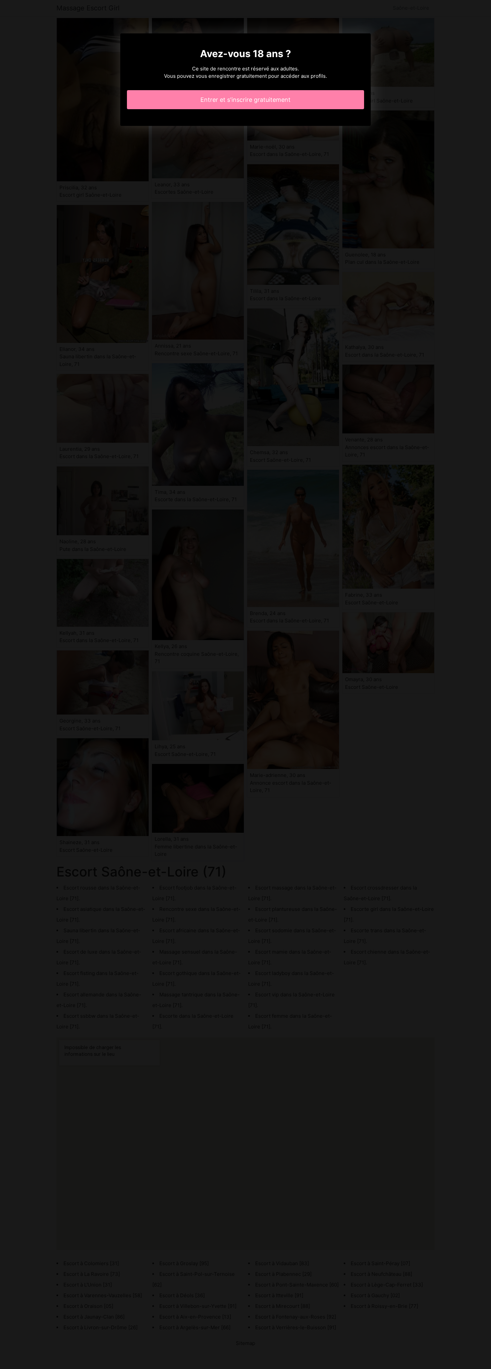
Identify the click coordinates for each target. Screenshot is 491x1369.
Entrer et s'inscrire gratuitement (245, 99)
